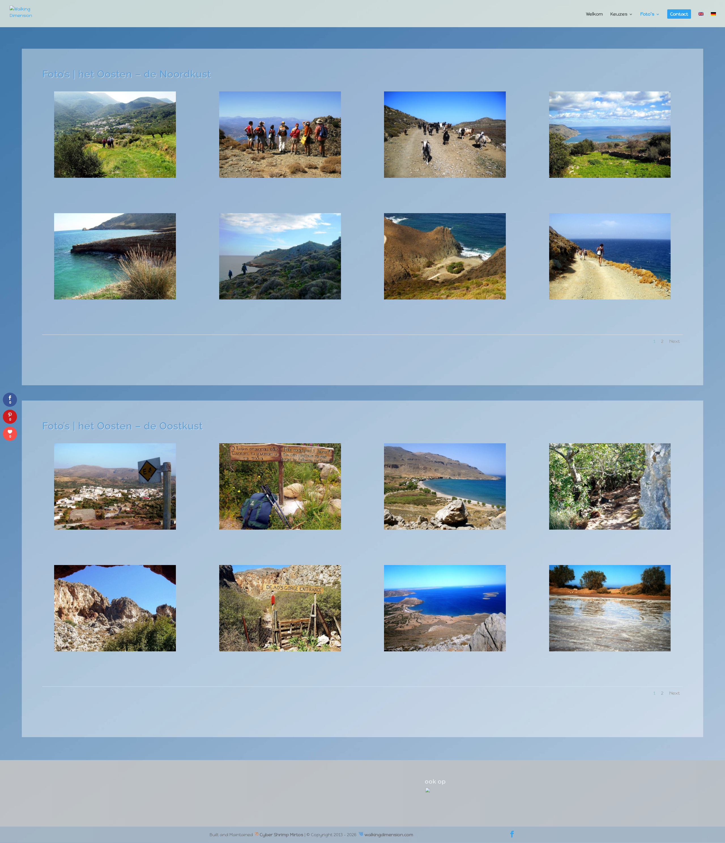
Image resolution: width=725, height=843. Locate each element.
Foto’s (647, 14)
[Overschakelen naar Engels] (700, 18)
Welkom (594, 14)
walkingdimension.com (388, 834)
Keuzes (618, 14)
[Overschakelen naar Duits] (713, 18)
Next (674, 341)
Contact (679, 14)
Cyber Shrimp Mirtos (281, 834)
